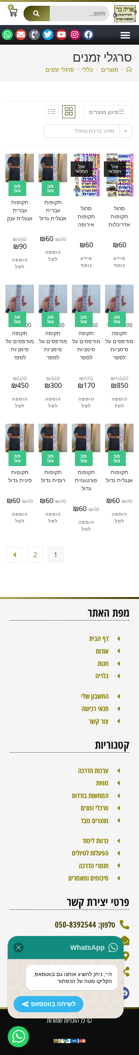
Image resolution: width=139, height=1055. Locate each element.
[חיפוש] (37, 13)
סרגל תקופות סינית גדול (20, 472)
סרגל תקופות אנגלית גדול (119, 472)
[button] (125, 35)
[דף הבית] (129, 69)
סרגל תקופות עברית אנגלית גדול (52, 206)
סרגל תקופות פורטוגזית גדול (86, 476)
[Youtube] (61, 34)
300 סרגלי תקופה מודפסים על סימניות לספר (53, 341)
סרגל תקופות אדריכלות (119, 216)
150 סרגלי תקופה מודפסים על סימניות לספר (86, 341)
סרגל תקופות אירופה (86, 216)
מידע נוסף (119, 261)
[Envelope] (20, 34)
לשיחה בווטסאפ (53, 1004)
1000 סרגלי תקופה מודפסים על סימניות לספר (119, 341)
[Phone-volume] (34, 34)
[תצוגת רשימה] (51, 111)
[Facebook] (88, 34)
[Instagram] (75, 34)
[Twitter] (47, 34)
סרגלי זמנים (60, 69)
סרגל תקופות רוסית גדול (53, 472)
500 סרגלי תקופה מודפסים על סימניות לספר (20, 341)
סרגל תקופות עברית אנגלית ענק (19, 206)
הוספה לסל (53, 255)
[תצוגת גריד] (68, 111)
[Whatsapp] (7, 34)
